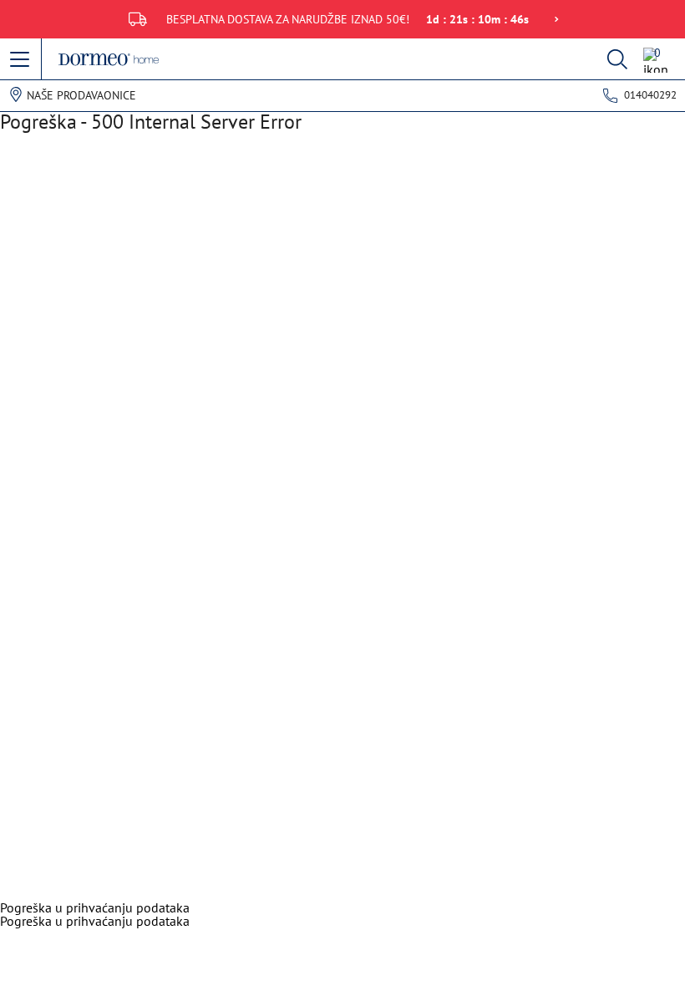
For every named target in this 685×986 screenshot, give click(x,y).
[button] (21, 60)
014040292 (650, 95)
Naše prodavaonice (81, 95)
